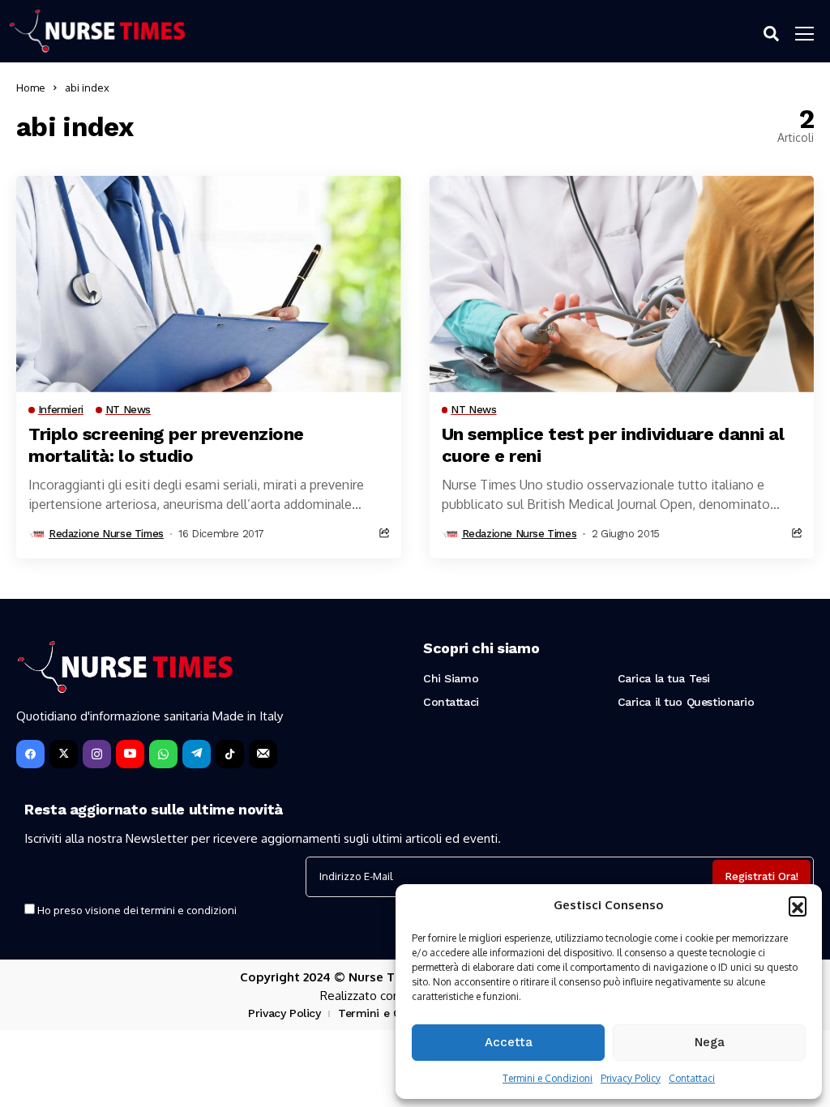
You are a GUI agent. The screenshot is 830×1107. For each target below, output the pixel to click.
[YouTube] (130, 754)
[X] (63, 754)
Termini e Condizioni (548, 1078)
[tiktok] (230, 754)
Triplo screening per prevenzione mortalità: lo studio (166, 444)
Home (30, 87)
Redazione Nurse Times (106, 534)
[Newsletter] (263, 754)
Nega (710, 1042)
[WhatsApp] (163, 754)
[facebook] (30, 754)
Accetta (509, 1042)
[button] (797, 905)
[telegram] (196, 754)
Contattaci (692, 1078)
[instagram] (97, 754)
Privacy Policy (631, 1078)
